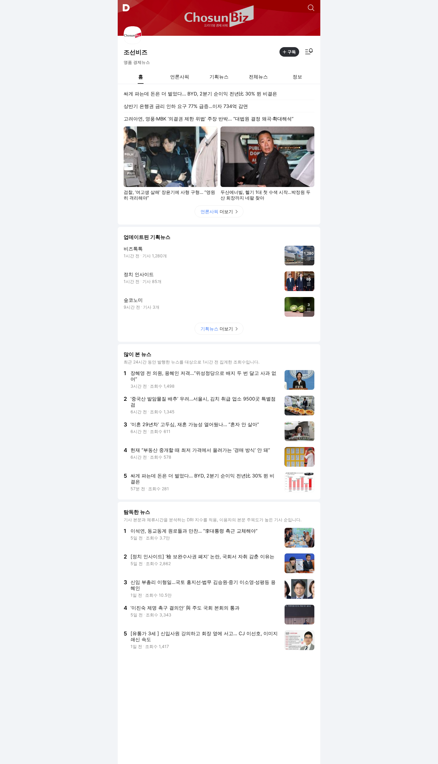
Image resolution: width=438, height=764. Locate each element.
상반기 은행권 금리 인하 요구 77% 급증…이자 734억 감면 (186, 106)
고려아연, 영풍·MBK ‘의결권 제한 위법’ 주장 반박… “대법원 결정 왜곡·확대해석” (208, 119)
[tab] (140, 76)
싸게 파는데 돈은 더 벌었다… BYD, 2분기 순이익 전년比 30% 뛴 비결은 (200, 94)
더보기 (217, 211)
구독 (292, 51)
